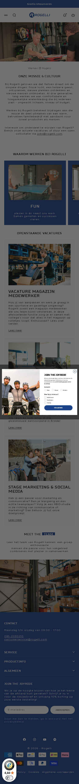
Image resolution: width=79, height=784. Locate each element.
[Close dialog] (74, 371)
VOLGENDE (58, 407)
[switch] (9, 778)
